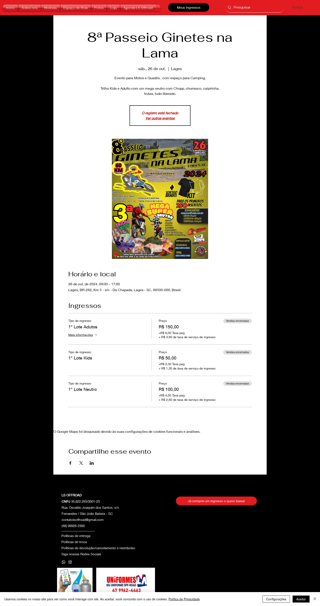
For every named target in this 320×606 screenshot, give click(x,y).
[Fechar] (314, 599)
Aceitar (301, 599)
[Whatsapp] (63, 562)
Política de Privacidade (184, 599)
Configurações (276, 599)
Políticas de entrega (75, 536)
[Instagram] (70, 562)
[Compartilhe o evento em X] (81, 463)
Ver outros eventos (160, 118)
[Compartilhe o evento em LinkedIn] (92, 463)
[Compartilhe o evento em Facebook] (70, 463)
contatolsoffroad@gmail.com (83, 520)
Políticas (67, 542)
